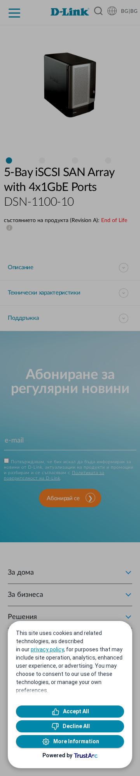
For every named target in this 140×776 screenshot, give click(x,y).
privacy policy (47, 649)
